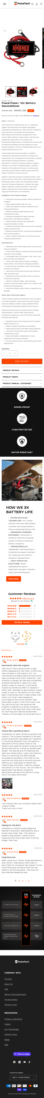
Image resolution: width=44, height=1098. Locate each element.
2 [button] (19, 881)
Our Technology (12, 1029)
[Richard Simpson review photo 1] (7, 783)
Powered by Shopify (29, 1094)
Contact (8, 979)
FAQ (6, 989)
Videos (8, 1024)
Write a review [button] (22, 622)
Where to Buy (11, 1034)
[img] (7, 657)
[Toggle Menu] (4, 4)
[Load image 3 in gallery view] (33, 92)
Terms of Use (11, 1005)
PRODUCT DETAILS (22, 370)
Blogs (7, 1040)
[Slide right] (41, 92)
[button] (32, 4)
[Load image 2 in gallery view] (22, 92)
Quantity (5, 349)
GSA (6, 1045)
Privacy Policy (11, 1000)
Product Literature (13, 1019)
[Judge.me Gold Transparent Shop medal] (26, 635)
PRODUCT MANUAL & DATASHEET (22, 383)
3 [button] (22, 881)
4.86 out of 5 (28, 598)
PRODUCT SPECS (22, 377)
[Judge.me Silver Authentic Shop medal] (15, 635)
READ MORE (14, 579)
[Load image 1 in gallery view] (11, 92)
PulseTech (17, 1094)
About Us (9, 984)
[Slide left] (2, 92)
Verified (20, 644)
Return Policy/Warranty (15, 994)
